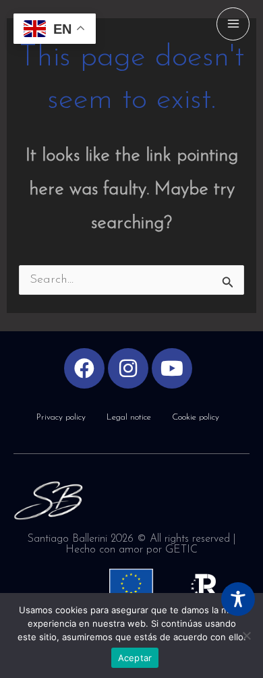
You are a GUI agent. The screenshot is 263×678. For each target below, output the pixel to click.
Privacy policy (61, 417)
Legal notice (129, 417)
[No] (246, 635)
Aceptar (135, 657)
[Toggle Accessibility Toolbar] (238, 599)
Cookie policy (195, 417)
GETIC (181, 549)
